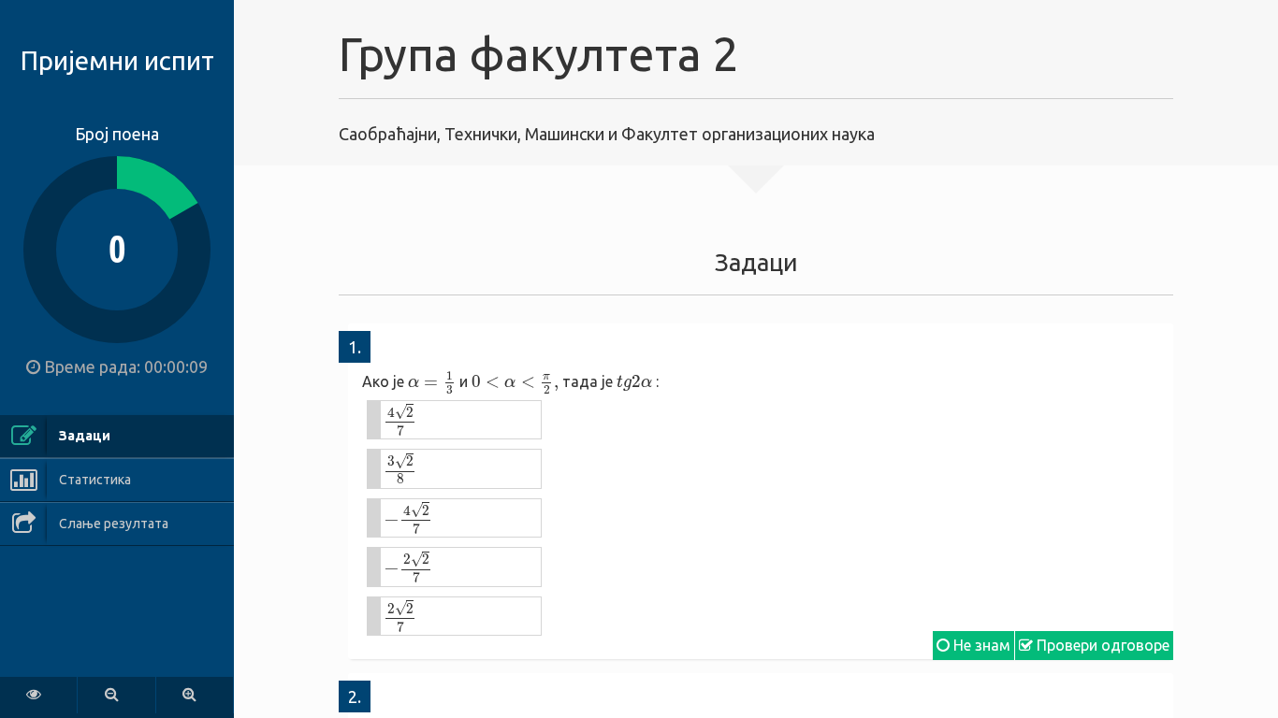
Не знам (980, 645)
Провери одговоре (1101, 645)
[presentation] (432, 382)
